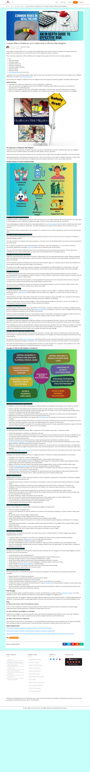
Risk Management (14, 637)
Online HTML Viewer (34, 674)
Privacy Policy (11, 668)
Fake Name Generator (35, 691)
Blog (57, 2)
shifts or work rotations (23, 450)
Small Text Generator (35, 668)
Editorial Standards (13, 665)
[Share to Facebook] (65, 644)
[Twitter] (57, 659)
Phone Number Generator (36, 685)
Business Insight (19, 6)
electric (15, 277)
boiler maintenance (29, 339)
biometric (48, 583)
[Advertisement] (42, 719)
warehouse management (26, 563)
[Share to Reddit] (77, 644)
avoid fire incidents (51, 224)
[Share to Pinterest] (73, 644)
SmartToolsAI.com (36, 708)
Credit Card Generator (35, 688)
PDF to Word (32, 679)
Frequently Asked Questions (15, 662)
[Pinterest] (60, 659)
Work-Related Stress (14, 72)
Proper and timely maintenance (17, 441)
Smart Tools (63, 2)
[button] (12, 2)
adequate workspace (40, 309)
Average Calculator (34, 662)
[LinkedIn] (53, 659)
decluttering (29, 539)
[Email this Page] (81, 644)
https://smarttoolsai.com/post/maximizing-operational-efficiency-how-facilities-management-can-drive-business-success (40, 633)
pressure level (44, 417)
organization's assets (66, 593)
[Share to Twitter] (69, 644)
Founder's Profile (12, 679)
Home (7, 6)
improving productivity (26, 76)
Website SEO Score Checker (36, 676)
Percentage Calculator (35, 659)
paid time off (16, 469)
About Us (10, 659)
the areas (31, 247)
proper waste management (21, 466)
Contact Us (11, 676)
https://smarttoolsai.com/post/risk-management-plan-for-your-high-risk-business (29, 628)
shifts (26, 459)
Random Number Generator (36, 682)
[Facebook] (51, 659)
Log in (75, 2)
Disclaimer (10, 674)
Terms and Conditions (13, 671)
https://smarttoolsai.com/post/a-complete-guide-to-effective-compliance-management (30, 631)
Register (81, 2)
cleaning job (21, 292)
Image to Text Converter (35, 665)
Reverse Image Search (35, 671)
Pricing (69, 2)
